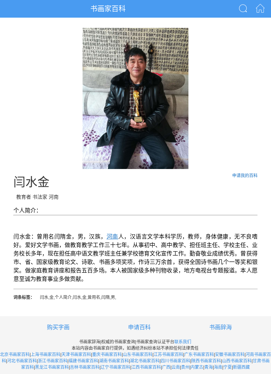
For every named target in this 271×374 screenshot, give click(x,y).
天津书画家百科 (76, 354)
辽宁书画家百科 (115, 367)
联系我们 (182, 341)
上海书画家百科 (45, 354)
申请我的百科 (245, 175)
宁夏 (227, 367)
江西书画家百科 (146, 367)
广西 (166, 367)
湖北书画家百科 (144, 360)
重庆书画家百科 (107, 354)
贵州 (185, 367)
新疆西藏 (241, 367)
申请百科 (139, 327)
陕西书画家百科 (206, 360)
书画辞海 (220, 327)
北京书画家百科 (15, 354)
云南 (175, 367)
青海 (208, 367)
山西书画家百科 (237, 360)
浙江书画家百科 (52, 360)
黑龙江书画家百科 (52, 367)
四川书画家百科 (175, 360)
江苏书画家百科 (168, 354)
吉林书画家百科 (85, 367)
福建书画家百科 (83, 360)
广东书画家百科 (199, 354)
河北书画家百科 (22, 360)
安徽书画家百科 (230, 354)
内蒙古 (197, 367)
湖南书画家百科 (114, 360)
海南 (218, 367)
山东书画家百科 (137, 354)
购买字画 (58, 327)
